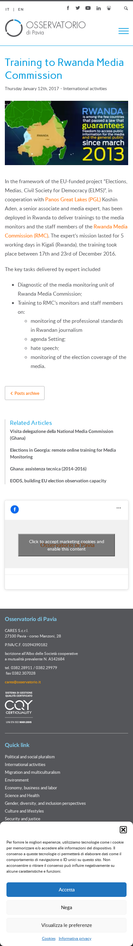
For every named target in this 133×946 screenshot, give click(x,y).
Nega (66, 907)
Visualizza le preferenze (66, 925)
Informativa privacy (75, 938)
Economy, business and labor (31, 788)
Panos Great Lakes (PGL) (73, 199)
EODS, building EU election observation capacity (58, 481)
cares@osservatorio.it (23, 681)
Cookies (49, 938)
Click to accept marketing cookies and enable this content (66, 545)
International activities (85, 88)
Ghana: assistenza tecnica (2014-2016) (48, 469)
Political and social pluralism (30, 757)
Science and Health (22, 795)
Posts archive (26, 393)
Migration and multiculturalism (32, 772)
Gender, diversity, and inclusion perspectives (45, 803)
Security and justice (22, 819)
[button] (123, 829)
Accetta (67, 889)
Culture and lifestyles (24, 811)
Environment (17, 780)
